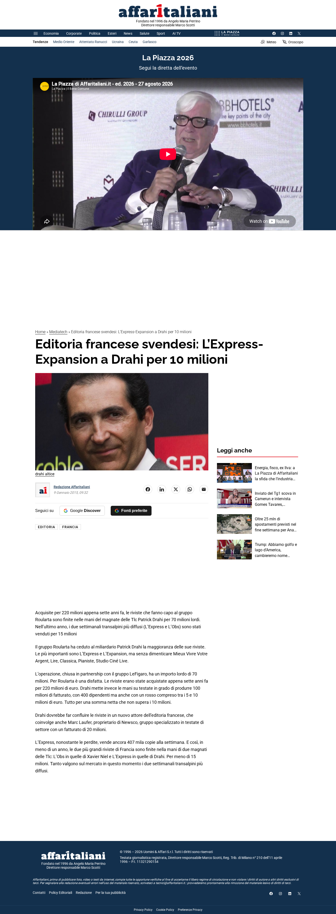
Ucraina (118, 42)
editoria (46, 527)
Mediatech (58, 332)
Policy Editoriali (60, 893)
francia (70, 527)
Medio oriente (63, 42)
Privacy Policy (143, 910)
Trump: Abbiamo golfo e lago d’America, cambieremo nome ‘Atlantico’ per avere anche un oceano (276, 550)
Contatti (39, 893)
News (128, 33)
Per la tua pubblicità (110, 893)
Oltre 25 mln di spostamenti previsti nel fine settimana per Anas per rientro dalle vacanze (276, 525)
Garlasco (149, 42)
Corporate (74, 33)
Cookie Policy (165, 910)
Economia (51, 33)
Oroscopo (295, 42)
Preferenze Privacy (190, 910)
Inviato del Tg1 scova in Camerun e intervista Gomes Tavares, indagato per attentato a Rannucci (276, 499)
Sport (161, 33)
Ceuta (133, 42)
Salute (144, 33)
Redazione (84, 893)
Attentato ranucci (93, 42)
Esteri (112, 33)
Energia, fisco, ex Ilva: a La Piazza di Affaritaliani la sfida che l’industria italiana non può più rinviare (276, 473)
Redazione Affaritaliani (72, 487)
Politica (94, 33)
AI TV (176, 33)
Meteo (271, 42)
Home (40, 332)
